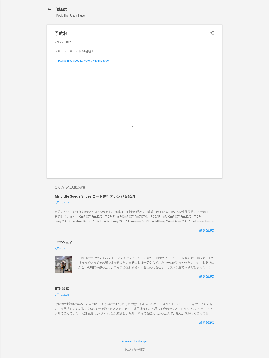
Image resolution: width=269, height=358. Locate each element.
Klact (61, 9)
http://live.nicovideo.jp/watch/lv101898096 (82, 60)
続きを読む (206, 230)
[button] (212, 33)
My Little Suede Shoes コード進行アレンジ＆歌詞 (95, 196)
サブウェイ (63, 242)
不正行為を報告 (134, 349)
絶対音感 (62, 288)
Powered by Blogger (134, 341)
